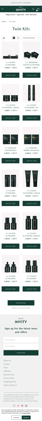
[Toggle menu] (2, 9)
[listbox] (30, 38)
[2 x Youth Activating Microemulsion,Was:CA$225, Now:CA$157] (10, 221)
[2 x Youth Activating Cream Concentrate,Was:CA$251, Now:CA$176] (10, 93)
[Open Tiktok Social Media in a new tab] (26, 406)
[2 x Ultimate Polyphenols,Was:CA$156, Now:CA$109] (10, 136)
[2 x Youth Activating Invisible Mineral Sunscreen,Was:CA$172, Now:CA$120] (10, 179)
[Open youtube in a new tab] (22, 406)
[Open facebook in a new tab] (14, 406)
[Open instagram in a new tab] (18, 406)
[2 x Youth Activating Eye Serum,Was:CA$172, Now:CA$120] (31, 93)
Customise (16, 417)
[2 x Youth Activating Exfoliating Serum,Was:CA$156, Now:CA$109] (10, 264)
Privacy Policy (9, 378)
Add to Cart (10, 75)
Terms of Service (10, 385)
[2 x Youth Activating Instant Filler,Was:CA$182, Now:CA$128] (10, 50)
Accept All (26, 417)
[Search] (33, 9)
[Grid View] (14, 38)
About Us (7, 361)
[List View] (18, 38)
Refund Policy (9, 375)
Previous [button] (2, 3)
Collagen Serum (10, 14)
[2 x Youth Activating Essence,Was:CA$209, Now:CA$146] (31, 221)
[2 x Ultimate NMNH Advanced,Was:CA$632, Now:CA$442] (31, 136)
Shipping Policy (10, 382)
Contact (7, 364)
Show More (21, 303)
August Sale (20, 14)
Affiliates (7, 371)
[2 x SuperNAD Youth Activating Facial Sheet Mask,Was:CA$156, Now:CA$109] (31, 50)
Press (6, 368)
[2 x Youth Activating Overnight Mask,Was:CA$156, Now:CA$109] (31, 264)
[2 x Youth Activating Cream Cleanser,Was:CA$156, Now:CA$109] (31, 179)
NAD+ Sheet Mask (31, 14)
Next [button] (39, 3)
